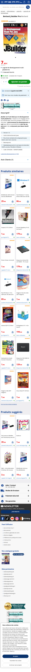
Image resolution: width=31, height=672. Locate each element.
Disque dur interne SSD (22, 270)
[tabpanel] (15, 38)
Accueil (3, 11)
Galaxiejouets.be (8, 588)
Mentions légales (8, 535)
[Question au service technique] (8, 100)
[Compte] (24, 2)
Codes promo (7, 540)
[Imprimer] (5, 100)
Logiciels (19, 11)
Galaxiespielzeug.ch (9, 576)
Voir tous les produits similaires (9, 404)
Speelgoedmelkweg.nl (9, 586)
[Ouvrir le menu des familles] (2, 2)
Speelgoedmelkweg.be (9, 593)
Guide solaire (7, 545)
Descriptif (5, 113)
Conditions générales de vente (11, 533)
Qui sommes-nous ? (9, 528)
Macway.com (7, 596)
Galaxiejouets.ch (8, 574)
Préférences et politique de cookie (12, 537)
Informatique (11, 11)
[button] (15, 91)
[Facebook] (2, 100)
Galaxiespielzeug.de (9, 571)
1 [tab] (15, 57)
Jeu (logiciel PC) (5, 237)
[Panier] (29, 2)
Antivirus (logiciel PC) (21, 478)
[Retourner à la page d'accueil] (13, 2)
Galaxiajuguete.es (8, 581)
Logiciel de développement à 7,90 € (10, 154)
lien (22, 637)
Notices (6, 542)
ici (13, 651)
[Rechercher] (28, 7)
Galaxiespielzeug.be (9, 591)
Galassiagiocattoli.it (9, 584)
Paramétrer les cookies (15, 660)
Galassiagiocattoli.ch (9, 579)
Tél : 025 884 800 (10, 487)
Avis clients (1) (7, 159)
